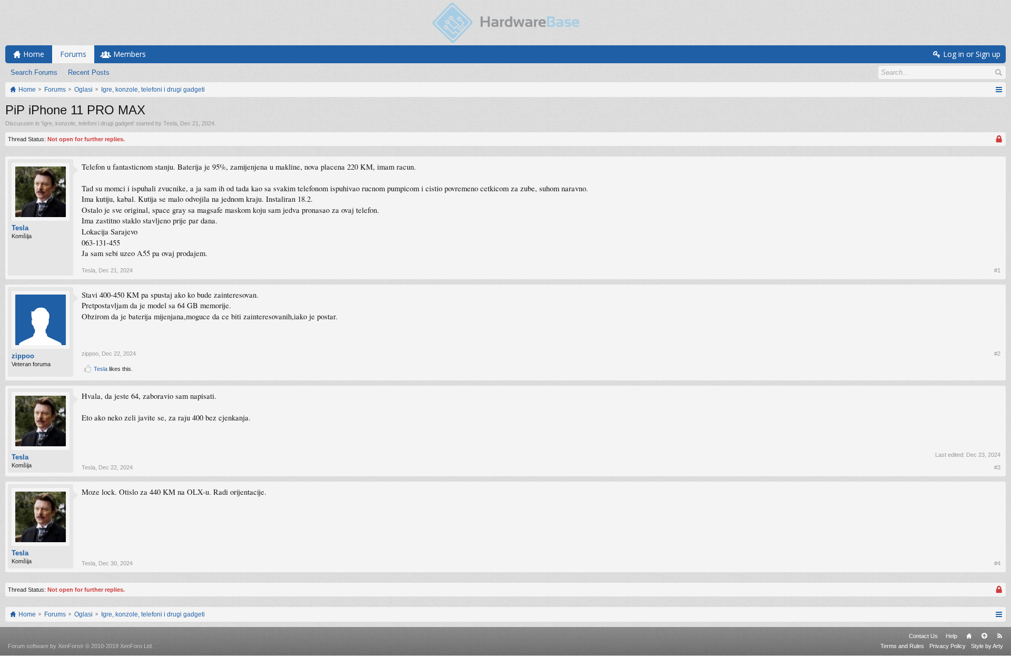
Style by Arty (987, 646)
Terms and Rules (902, 646)
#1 (997, 270)
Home (969, 636)
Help (951, 636)
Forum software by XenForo (80, 646)
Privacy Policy (947, 646)
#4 (997, 563)
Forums (73, 54)
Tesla (170, 123)
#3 (997, 467)
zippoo (23, 356)
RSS (999, 636)
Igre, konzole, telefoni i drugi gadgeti (87, 123)
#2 (997, 353)
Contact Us (923, 636)
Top (984, 636)
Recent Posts (89, 72)
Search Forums (34, 72)
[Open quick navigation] (999, 89)
